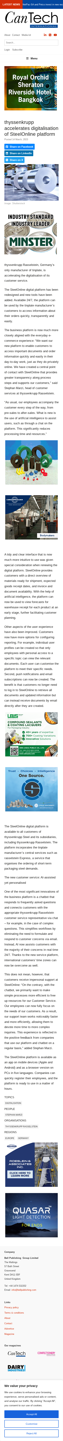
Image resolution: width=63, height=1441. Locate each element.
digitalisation (13, 1103)
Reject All (31, 1433)
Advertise (9, 1328)
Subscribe (17, 49)
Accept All (31, 1414)
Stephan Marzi (13, 1115)
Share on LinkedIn (20, 153)
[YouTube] (55, 35)
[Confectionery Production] (47, 1355)
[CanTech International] (31, 20)
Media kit (26, 35)
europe (9, 1138)
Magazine (9, 1334)
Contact (16, 35)
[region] (31, 1410)
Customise (31, 1423)
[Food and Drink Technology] (47, 1373)
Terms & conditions (14, 1312)
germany (23, 1138)
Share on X (16, 159)
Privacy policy (11, 1307)
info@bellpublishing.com (24, 1290)
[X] (50, 35)
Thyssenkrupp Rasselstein (21, 1126)
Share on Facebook (21, 146)
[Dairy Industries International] (17, 1371)
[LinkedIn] (45, 35)
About (7, 35)
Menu (34, 58)
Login (7, 49)
